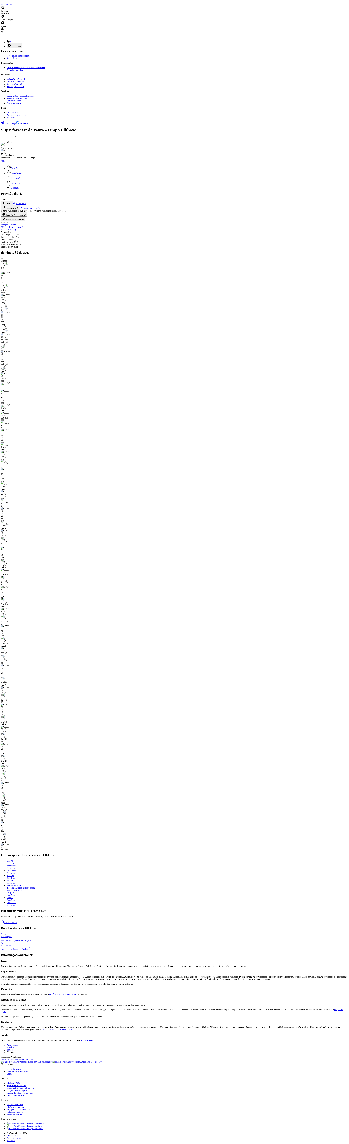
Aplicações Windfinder (16, 79)
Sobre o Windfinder (15, 84)
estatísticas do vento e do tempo (62, 994)
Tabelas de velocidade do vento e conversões (26, 67)
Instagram (40, 1126)
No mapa (6, 161)
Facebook (23, 123)
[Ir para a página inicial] (1, 2)
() (12, 227)
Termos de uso (13, 112)
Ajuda (12, 42)
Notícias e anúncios (15, 101)
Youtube (39, 1128)
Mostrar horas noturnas (14, 220)
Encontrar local (10, 922)
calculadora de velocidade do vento (56, 1029)
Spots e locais (12, 58)
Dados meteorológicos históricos (20, 96)
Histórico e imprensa (15, 82)
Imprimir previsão (12, 208)
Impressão (11, 117)
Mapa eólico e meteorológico (19, 56)
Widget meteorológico (16, 70)
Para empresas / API (15, 86)
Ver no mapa (10, 123)
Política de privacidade (16, 115)
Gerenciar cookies (14, 103)
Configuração (16, 46)
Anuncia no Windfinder (17, 98)
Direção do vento (8, 225)
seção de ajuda (87, 1040)
